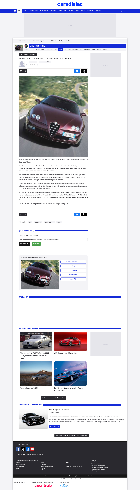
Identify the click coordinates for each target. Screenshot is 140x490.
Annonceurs (55, 476)
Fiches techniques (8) (73, 262)
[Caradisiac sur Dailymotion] (28, 449)
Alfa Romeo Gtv (37, 46)
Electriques (44, 11)
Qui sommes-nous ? (80, 476)
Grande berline (20, 466)
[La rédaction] (22, 66)
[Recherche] (121, 11)
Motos (67, 462)
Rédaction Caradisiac (66, 476)
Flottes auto (62, 11)
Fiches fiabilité (40, 49)
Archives (93, 460)
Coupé (42, 462)
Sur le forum (73, 275)
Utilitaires (53, 11)
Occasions (73, 270)
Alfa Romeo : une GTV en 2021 (66, 353)
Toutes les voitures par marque (74, 466)
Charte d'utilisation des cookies (99, 467)
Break (17, 468)
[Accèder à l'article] (36, 341)
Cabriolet (43, 464)
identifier (46, 239)
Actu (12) (73, 279)
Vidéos (105, 49)
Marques (90, 11)
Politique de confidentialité (98, 465)
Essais (25, 11)
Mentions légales (95, 463)
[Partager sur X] (84, 70)
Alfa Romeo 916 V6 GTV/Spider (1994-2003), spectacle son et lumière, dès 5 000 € (34, 355)
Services (70, 11)
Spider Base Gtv (49, 222)
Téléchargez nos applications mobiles (30, 454)
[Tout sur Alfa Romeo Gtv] (19, 50)
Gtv (30, 222)
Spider (59, 222)
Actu (19, 11)
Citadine (18, 462)
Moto (83, 11)
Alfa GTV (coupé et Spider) (59, 410)
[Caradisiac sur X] (23, 449)
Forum (77, 11)
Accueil (26, 49)
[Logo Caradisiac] (70, 7)
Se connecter (24, 244)
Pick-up (43, 468)
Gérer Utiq (93, 471)
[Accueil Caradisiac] (15, 10)
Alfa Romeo (38, 222)
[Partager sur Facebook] (77, 70)
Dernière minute (28, 54)
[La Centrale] (42, 487)
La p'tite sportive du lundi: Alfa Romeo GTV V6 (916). (68, 389)
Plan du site (94, 462)
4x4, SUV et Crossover (47, 466)
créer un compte (54, 239)
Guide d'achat (33, 11)
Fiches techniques (73, 49)
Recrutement (91, 476)
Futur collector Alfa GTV (29, 388)
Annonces (98, 11)
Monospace (19, 470)
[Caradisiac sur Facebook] (18, 449)
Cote (81, 49)
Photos (99, 49)
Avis (56, 49)
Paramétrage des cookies (98, 469)
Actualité (67, 41)
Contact (47, 476)
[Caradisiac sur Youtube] (32, 449)
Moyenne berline (20, 464)
